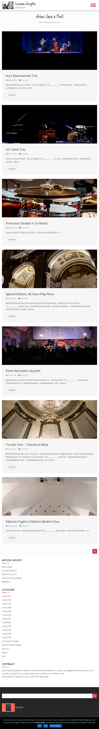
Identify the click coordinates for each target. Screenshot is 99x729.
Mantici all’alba (7, 566)
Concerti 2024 (6, 630)
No (46, 726)
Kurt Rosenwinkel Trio (22, 76)
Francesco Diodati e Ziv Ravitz (27, 223)
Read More (12, 95)
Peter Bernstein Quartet (23, 371)
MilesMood (6, 581)
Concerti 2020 (6, 615)
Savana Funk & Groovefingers (11, 578)
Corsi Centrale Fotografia (10, 641)
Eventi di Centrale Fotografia (11, 644)
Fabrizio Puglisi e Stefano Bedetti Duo (32, 521)
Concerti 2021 (24, 298)
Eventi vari (5, 648)
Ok (39, 726)
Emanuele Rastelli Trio (9, 570)
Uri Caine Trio (15, 149)
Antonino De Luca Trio (9, 574)
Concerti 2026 (6, 637)
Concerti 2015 (6, 596)
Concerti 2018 (6, 607)
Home (40, 22)
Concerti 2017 (6, 603)
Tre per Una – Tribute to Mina (27, 444)
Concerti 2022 (6, 622)
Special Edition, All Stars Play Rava (30, 294)
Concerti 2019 (25, 526)
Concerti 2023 (6, 626)
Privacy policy (40, 722)
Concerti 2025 (25, 80)
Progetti (4, 652)
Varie (3, 656)
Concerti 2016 (6, 600)
